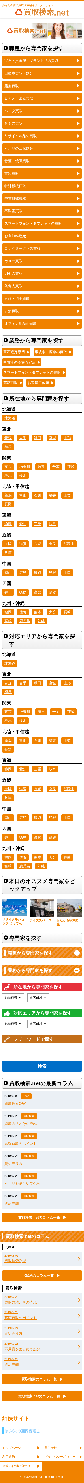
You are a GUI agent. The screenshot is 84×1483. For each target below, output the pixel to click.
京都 (37, 544)
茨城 (70, 467)
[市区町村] (38, 997)
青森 (8, 438)
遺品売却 (11, 1203)
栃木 (22, 475)
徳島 (22, 592)
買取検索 (29, 1116)
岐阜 (52, 524)
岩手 (22, 438)
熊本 (37, 612)
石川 (37, 495)
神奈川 (24, 467)
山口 (67, 572)
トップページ (11, 1447)
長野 (8, 504)
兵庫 (8, 553)
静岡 (8, 524)
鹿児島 (24, 621)
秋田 (37, 438)
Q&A (26, 1096)
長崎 (67, 612)
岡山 (8, 572)
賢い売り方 (13, 1164)
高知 (37, 592)
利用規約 (8, 1456)
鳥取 (37, 572)
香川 (8, 592)
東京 (8, 467)
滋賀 (22, 544)
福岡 (8, 612)
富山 (22, 495)
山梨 (67, 495)
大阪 (8, 544)
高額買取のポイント (20, 1144)
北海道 (9, 418)
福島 (8, 447)
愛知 (22, 524)
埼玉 (41, 467)
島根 (52, 572)
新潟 (8, 495)
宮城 (52, 438)
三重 (37, 524)
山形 (67, 438)
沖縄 (41, 621)
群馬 (8, 475)
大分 (52, 612)
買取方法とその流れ (20, 1124)
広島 (22, 572)
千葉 (56, 467)
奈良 (52, 544)
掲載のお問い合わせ (16, 1466)
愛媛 (52, 592)
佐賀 (22, 612)
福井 (52, 495)
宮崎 (8, 621)
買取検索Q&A (15, 1103)
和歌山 (69, 544)
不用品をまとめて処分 (22, 1183)
